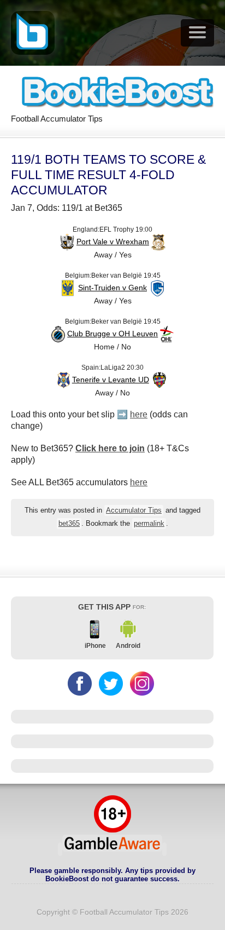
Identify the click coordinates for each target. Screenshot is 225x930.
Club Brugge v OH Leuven (112, 333)
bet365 (69, 523)
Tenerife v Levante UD (110, 379)
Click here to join (110, 448)
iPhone (95, 646)
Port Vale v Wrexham (112, 241)
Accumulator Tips (134, 510)
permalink (149, 523)
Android (128, 646)
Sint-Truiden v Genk (112, 287)
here (138, 414)
